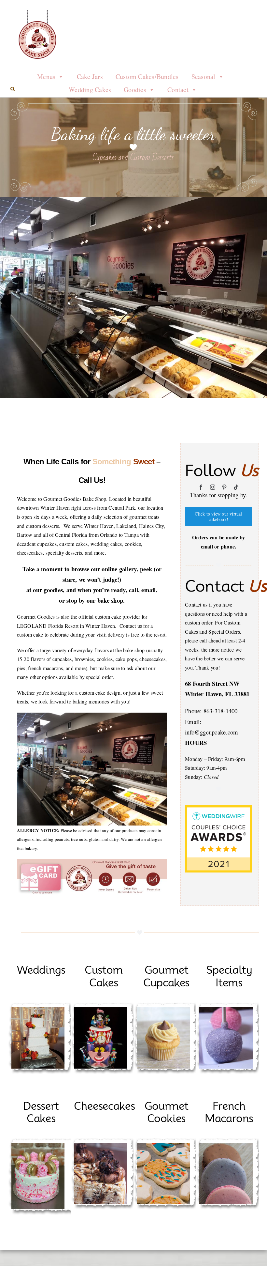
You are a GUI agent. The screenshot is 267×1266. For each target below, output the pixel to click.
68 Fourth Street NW (212, 683)
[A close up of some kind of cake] (100, 1145)
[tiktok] (236, 487)
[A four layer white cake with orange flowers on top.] (38, 1009)
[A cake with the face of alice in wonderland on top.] (100, 1009)
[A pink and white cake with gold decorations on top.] (38, 1145)
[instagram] (212, 487)
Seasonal (203, 76)
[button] (12, 89)
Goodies (135, 89)
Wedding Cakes (90, 89)
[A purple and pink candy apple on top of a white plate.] (226, 1009)
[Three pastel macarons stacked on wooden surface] (226, 1145)
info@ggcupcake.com (211, 732)
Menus (46, 76)
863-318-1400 (221, 711)
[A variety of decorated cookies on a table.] (163, 1145)
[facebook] (201, 487)
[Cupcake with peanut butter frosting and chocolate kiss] (163, 1009)
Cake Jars (90, 76)
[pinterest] (224, 487)
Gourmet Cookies (166, 1112)
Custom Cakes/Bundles (147, 76)
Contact (178, 89)
